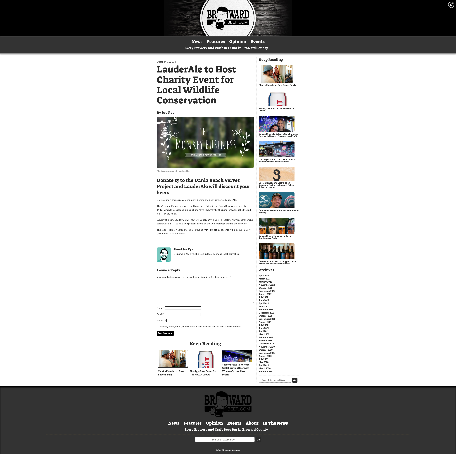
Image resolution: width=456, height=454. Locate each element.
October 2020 (265, 350)
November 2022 (267, 285)
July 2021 (263, 325)
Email (160, 314)
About (252, 423)
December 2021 (266, 312)
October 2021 (265, 315)
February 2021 (266, 337)
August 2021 (265, 322)
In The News (275, 423)
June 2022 (264, 300)
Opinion (237, 41)
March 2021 (264, 334)
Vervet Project (208, 229)
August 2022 (265, 294)
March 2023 (264, 278)
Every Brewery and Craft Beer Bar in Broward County (226, 48)
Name (160, 308)
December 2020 (266, 343)
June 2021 (264, 328)
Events (258, 41)
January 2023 (265, 281)
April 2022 (264, 303)
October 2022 (265, 288)
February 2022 (266, 309)
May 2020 (263, 362)
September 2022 (267, 291)
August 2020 (265, 356)
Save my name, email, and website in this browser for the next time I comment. (201, 326)
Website (161, 320)
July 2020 (263, 359)
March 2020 (264, 368)
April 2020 (264, 365)
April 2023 (264, 275)
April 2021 (264, 331)
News (197, 41)
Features (216, 41)
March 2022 (264, 306)
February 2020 (266, 371)
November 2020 (267, 346)
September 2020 (267, 353)
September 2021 (267, 319)
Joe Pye (168, 112)
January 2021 (265, 340)
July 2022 (263, 297)
